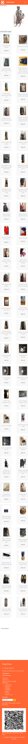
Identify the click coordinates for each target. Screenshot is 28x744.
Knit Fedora (23, 517)
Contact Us (5, 679)
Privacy (7, 693)
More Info (5, 678)
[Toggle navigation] (25, 2)
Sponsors (7, 686)
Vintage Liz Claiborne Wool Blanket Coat (6, 472)
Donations (8, 689)
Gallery (7, 691)
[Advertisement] (14, 644)
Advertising (8, 685)
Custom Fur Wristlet (6, 425)
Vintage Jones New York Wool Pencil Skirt (23, 472)
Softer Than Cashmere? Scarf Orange (23, 261)
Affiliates (7, 688)
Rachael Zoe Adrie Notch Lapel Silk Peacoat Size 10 (23, 119)
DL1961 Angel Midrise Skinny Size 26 (6, 95)
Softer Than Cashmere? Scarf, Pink (6, 261)
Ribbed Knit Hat (23, 238)
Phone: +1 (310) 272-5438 (9, 681)
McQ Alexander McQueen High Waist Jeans (6, 333)
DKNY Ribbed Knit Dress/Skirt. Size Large (6, 191)
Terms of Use (8, 694)
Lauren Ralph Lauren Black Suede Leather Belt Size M (6, 167)
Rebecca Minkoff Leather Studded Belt (6, 540)
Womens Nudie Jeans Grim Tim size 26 (6, 70)
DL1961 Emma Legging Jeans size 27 (23, 309)
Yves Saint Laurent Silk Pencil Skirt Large (23, 191)
